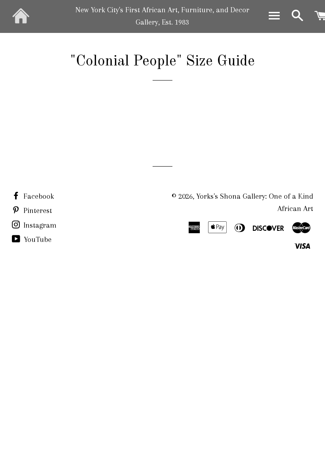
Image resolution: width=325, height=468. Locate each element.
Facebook (37, 196)
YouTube (37, 239)
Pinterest (36, 210)
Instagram (38, 225)
